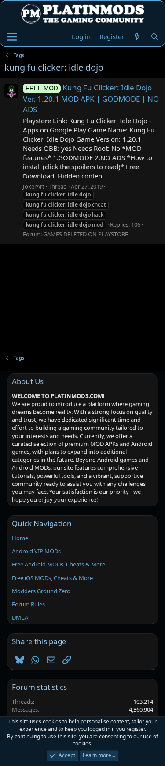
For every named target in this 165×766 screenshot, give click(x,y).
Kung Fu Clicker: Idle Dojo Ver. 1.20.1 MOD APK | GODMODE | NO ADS (91, 98)
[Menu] (12, 37)
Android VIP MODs (36, 551)
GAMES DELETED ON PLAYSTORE (85, 234)
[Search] (154, 37)
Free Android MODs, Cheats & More (58, 564)
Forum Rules (28, 604)
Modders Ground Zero (41, 591)
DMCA (20, 617)
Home (20, 538)
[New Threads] (137, 37)
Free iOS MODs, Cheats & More (52, 578)
